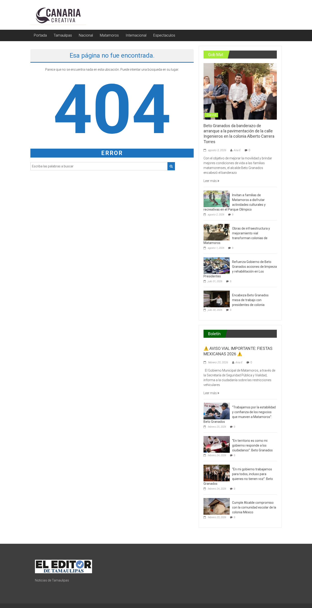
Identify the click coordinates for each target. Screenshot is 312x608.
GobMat (211, 115)
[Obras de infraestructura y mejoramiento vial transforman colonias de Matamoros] (217, 232)
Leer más (210, 181)
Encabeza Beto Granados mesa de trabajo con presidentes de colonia (250, 300)
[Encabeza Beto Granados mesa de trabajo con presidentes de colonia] (217, 298)
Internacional (136, 35)
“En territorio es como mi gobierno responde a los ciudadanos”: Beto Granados (252, 445)
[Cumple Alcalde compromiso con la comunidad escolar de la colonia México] (217, 506)
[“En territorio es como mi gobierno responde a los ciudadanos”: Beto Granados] (217, 444)
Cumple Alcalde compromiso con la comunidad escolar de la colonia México (254, 507)
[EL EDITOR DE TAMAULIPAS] (63, 566)
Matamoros (109, 35)
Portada (40, 35)
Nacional (86, 35)
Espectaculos (164, 35)
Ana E (237, 150)
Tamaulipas (63, 35)
